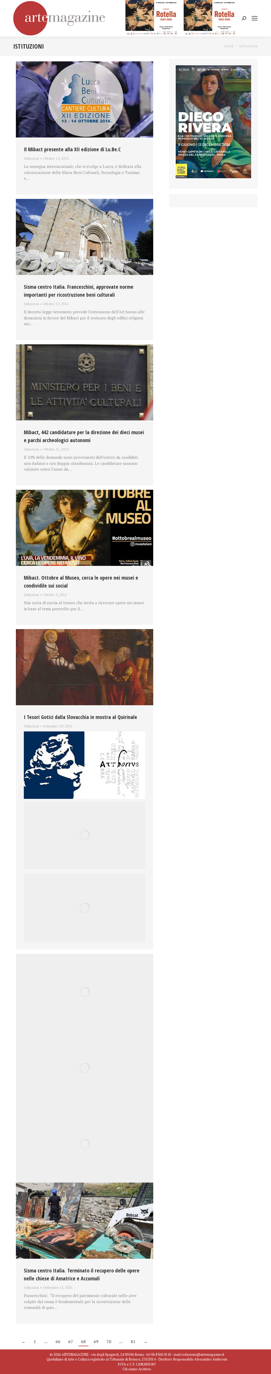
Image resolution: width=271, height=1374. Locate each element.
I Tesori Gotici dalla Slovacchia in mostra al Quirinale (80, 717)
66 (58, 1341)
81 (133, 1341)
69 (96, 1341)
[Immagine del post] (84, 99)
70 (108, 1341)
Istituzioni (31, 158)
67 (70, 1341)
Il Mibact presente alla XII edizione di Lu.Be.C (72, 149)
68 (83, 1341)
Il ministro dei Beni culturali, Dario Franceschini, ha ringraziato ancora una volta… (81, 732)
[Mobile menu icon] (254, 18)
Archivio (144, 1369)
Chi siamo (130, 1369)
